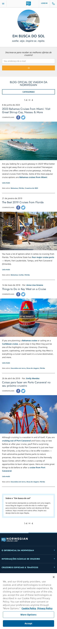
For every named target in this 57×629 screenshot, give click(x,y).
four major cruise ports (43, 257)
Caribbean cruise (10, 344)
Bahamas (14, 188)
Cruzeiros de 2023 (31, 188)
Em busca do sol (28, 36)
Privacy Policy (44, 608)
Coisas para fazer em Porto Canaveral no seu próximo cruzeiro (26, 384)
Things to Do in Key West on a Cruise (24, 289)
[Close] (54, 577)
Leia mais (6, 183)
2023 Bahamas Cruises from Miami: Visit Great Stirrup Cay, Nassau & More (26, 110)
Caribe (21, 275)
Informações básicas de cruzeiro (21, 558)
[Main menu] (3, 3)
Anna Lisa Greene (34, 285)
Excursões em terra (18, 368)
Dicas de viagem (32, 368)
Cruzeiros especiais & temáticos (20, 567)
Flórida (21, 188)
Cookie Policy (29, 608)
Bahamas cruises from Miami (33, 177)
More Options (28, 614)
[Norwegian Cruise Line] (28, 4)
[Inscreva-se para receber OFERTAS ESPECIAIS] (28, 68)
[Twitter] (23, 117)
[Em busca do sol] (28, 21)
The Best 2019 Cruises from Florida (23, 202)
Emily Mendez (32, 378)
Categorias (29, 92)
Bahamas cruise (29, 340)
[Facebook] (18, 117)
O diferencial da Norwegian (18, 550)
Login (44, 3)
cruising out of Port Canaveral (16, 440)
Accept (28, 623)
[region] (28, 601)
